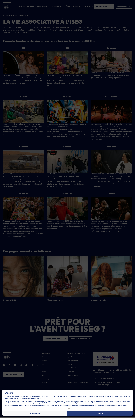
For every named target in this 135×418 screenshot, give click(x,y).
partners (14, 396)
